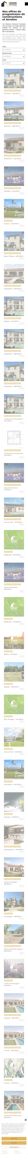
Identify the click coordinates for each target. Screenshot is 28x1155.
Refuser (14, 1143)
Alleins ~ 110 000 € (11, 654)
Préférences (14, 1147)
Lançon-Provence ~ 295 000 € (11, 588)
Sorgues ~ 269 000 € (12, 1018)
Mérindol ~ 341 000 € (12, 191)
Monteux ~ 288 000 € (12, 126)
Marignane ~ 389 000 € (13, 354)
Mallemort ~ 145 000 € (12, 622)
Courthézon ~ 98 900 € (12, 916)
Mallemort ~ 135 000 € (12, 555)
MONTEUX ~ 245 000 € (12, 159)
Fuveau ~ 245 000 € (11, 224)
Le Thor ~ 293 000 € (11, 1050)
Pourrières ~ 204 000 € (12, 784)
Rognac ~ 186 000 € (11, 687)
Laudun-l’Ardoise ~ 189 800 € (11, 883)
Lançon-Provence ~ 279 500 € (11, 489)
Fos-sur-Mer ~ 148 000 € (13, 752)
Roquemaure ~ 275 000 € (13, 849)
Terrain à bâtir (8, 220)
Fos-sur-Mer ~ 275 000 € (13, 522)
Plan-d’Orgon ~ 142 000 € (13, 719)
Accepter (14, 1138)
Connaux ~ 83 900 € (11, 817)
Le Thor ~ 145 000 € (11, 1083)
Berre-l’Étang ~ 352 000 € (13, 256)
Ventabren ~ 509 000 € (12, 386)
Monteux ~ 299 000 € (12, 93)
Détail (21, 95)
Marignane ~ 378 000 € (13, 289)
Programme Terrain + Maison (12, 90)
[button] (25, 1120)
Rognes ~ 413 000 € (11, 321)
